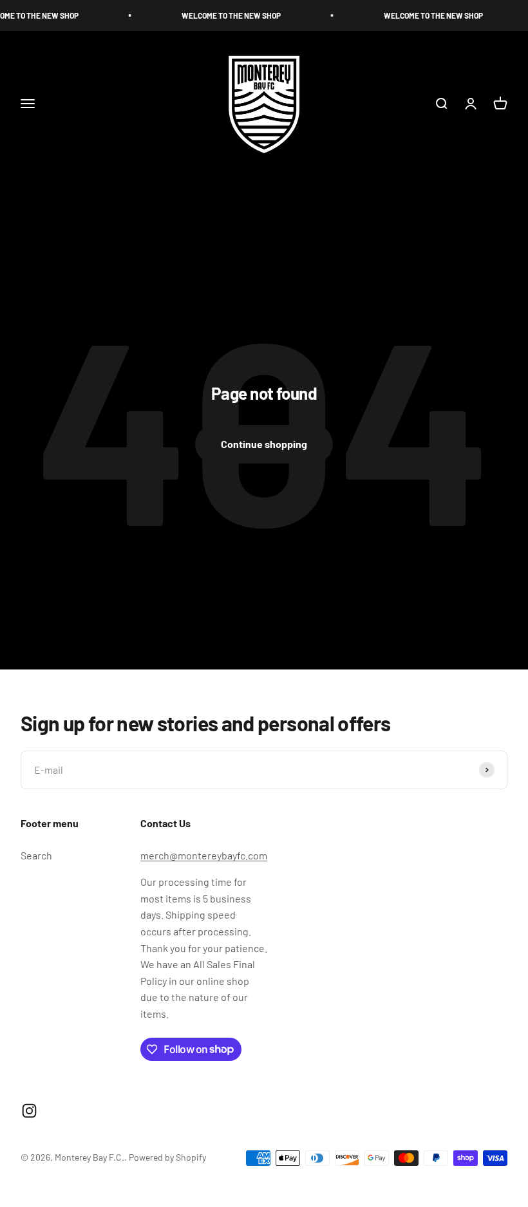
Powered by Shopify (167, 1157)
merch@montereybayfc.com (203, 855)
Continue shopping (264, 444)
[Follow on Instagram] (29, 1110)
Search (36, 855)
